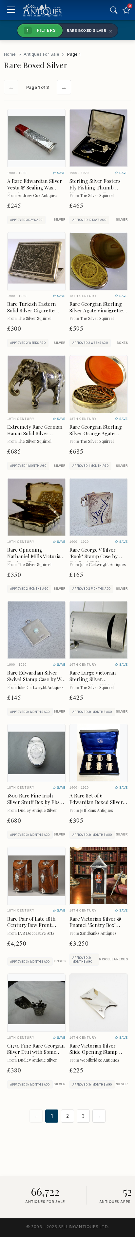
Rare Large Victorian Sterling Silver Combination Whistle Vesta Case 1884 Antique (96, 682)
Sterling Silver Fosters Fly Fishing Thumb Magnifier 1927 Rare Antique (95, 191)
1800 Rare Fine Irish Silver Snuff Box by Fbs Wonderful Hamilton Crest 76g (33, 805)
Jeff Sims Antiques (96, 810)
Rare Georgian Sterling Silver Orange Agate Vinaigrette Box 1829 (95, 433)
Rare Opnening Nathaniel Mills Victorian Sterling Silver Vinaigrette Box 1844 (35, 559)
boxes (122, 342)
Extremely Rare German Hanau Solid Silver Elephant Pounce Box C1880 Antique (35, 436)
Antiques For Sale (41, 54)
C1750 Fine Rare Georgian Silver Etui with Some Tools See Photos (36, 1052)
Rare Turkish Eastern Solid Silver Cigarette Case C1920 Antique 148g (35, 310)
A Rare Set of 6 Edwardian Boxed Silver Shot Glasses (96, 802)
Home (10, 54)
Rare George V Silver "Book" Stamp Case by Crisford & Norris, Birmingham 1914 (93, 559)
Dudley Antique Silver (37, 810)
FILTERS (41, 30)
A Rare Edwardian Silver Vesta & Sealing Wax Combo (34, 187)
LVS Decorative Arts (36, 933)
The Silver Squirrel (97, 195)
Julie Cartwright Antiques (103, 564)
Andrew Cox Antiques (37, 195)
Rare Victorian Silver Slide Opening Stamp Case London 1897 (93, 1052)
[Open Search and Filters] (113, 10)
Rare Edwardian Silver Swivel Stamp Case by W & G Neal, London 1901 (34, 679)
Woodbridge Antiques (99, 1060)
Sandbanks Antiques (98, 933)
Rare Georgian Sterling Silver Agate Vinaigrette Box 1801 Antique (96, 310)
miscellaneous (113, 959)
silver (60, 219)
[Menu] (11, 10)
